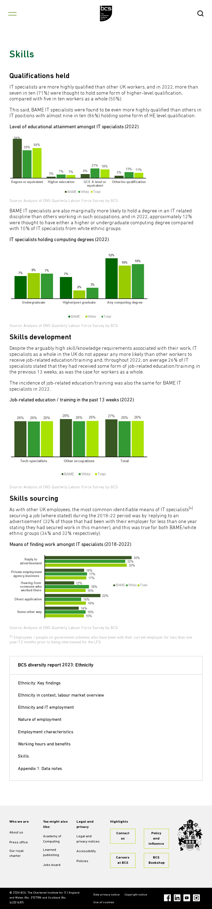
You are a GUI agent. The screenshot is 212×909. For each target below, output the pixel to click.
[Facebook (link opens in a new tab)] (167, 897)
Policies (82, 861)
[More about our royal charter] (190, 835)
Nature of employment (40, 720)
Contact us (122, 836)
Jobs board (51, 865)
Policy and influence (156, 839)
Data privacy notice (106, 894)
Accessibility (86, 851)
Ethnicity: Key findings (39, 683)
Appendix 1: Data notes (40, 769)
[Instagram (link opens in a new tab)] (196, 897)
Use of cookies (103, 902)
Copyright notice (135, 894)
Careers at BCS (122, 860)
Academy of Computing (52, 839)
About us (16, 832)
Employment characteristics (45, 732)
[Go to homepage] (106, 14)
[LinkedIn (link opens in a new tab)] (177, 897)
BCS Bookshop (157, 860)
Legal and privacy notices (88, 839)
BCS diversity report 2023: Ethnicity (56, 665)
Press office (18, 842)
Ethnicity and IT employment (46, 707)
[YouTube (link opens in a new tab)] (186, 897)
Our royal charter (16, 853)
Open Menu (12, 13)
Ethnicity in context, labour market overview (61, 695)
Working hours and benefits (44, 744)
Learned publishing (51, 852)
